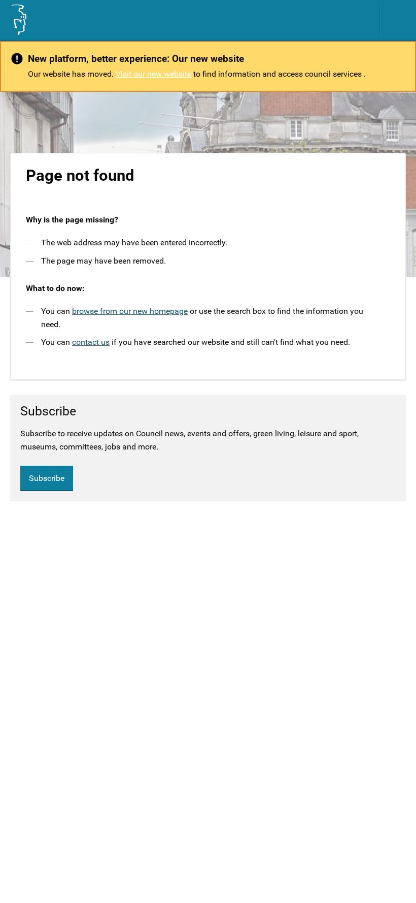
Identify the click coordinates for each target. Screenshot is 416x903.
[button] (398, 20)
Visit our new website (153, 74)
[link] (18, 20)
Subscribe (46, 478)
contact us (91, 342)
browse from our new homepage (130, 311)
